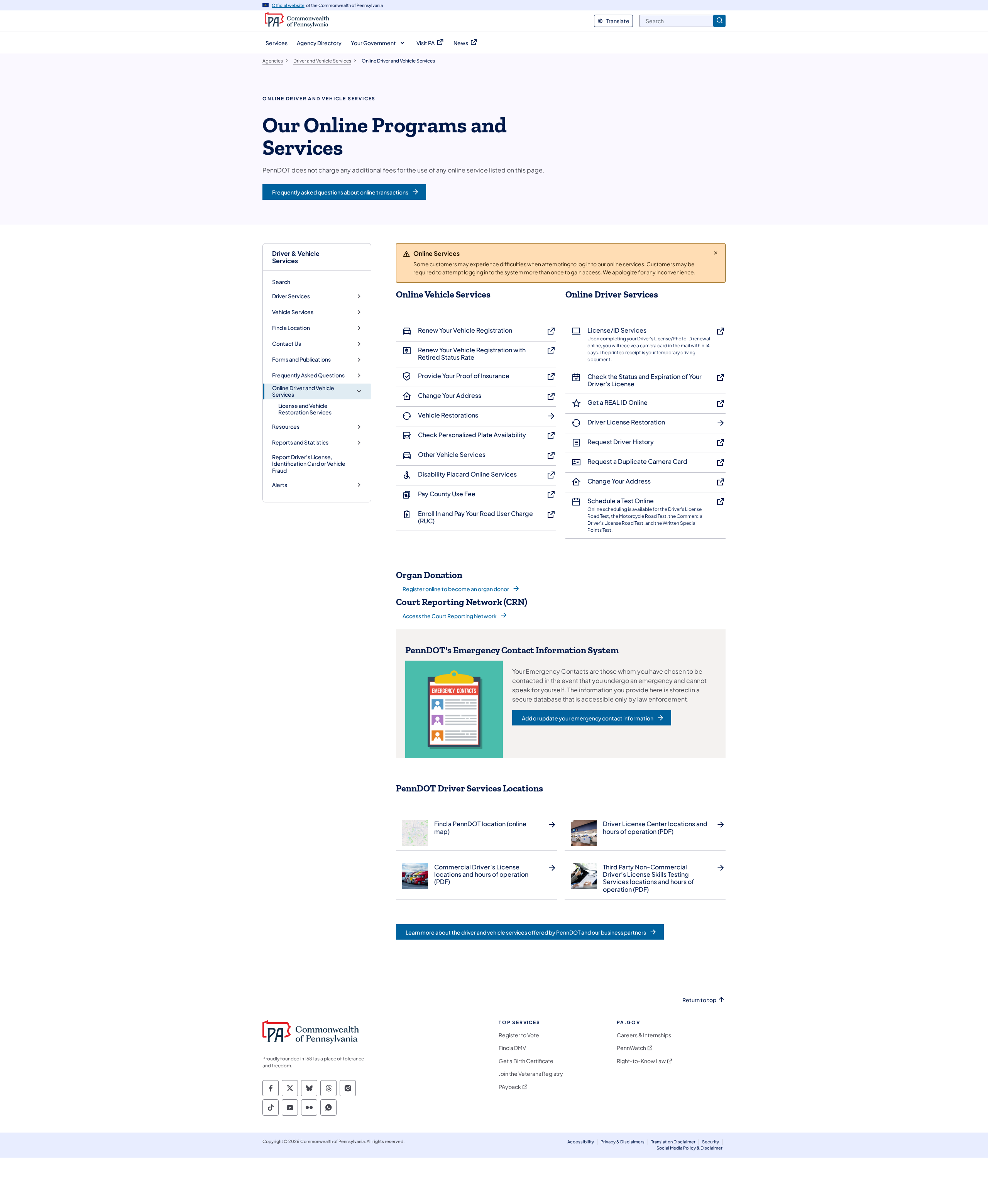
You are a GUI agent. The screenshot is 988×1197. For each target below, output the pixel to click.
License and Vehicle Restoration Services (305, 409)
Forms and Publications (301, 359)
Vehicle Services (292, 312)
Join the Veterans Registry (531, 1073)
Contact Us (286, 343)
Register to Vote (519, 1035)
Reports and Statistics (300, 442)
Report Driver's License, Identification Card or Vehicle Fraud (308, 463)
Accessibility (580, 1141)
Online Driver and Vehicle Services (303, 391)
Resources (285, 426)
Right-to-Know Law (641, 1061)
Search (281, 281)
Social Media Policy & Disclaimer (689, 1147)
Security (710, 1141)
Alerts (279, 485)
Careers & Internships (644, 1035)
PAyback (510, 1087)
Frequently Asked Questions (308, 375)
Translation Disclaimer (673, 1141)
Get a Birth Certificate (526, 1061)
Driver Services (291, 296)
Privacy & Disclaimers (623, 1141)
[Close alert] (715, 253)
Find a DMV (512, 1048)
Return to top (699, 1000)
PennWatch (631, 1048)
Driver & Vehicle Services (296, 257)
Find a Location (291, 328)
